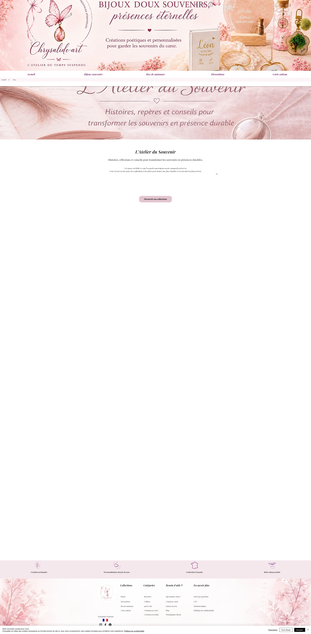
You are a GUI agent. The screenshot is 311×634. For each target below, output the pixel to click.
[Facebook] (105, 624)
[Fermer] (308, 630)
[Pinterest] (110, 624)
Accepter (299, 630)
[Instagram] (100, 624)
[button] (203, 5)
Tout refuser (286, 630)
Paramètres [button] (272, 630)
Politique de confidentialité (134, 631)
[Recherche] (197, 4)
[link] (210, 4)
